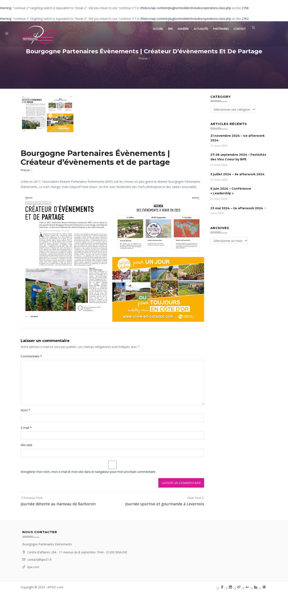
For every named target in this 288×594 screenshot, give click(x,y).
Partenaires (221, 29)
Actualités (201, 29)
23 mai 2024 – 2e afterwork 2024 (236, 208)
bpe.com (33, 567)
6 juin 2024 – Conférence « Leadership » (230, 191)
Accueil (158, 29)
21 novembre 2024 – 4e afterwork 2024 (237, 138)
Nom (25, 410)
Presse (143, 58)
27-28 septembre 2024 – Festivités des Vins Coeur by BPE (238, 157)
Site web (26, 445)
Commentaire (31, 356)
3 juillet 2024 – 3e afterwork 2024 (237, 174)
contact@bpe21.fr (39, 560)
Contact (240, 29)
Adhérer (183, 29)
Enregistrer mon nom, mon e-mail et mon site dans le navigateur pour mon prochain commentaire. (88, 472)
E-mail (26, 428)
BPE (170, 29)
